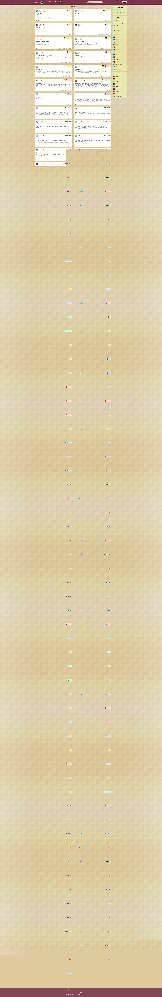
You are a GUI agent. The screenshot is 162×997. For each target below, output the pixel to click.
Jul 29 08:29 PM (79, 513)
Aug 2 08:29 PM (79, 388)
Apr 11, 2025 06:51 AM (41, 262)
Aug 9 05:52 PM (79, 178)
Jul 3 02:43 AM (40, 918)
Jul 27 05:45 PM (40, 499)
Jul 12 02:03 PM (79, 751)
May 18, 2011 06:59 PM (41, 835)
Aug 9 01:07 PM (40, 178)
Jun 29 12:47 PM (79, 960)
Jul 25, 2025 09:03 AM (41, 11)
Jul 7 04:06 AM (40, 821)
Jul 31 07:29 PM (40, 346)
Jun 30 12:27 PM (79, 918)
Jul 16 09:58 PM (79, 695)
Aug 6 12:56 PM (40, 402)
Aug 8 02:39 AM (40, 360)
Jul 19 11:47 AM (79, 667)
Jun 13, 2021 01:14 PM (80, 11)
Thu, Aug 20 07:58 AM (80, 53)
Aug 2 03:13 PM (79, 444)
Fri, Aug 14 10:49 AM (41, 53)
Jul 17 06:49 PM (40, 667)
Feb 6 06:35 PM (79, 946)
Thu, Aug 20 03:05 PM (80, 67)
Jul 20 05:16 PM (40, 234)
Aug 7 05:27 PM (79, 374)
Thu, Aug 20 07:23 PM (41, 67)
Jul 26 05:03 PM (40, 388)
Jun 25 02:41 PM (40, 541)
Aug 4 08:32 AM (79, 416)
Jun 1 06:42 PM (79, 765)
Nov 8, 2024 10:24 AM (41, 374)
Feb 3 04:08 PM (40, 946)
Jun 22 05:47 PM (40, 765)
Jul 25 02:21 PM (79, 541)
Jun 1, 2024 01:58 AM (80, 820)
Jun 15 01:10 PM (40, 611)
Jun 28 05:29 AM (40, 974)
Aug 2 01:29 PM (79, 458)
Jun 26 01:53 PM (40, 932)
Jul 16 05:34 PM (79, 123)
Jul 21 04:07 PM (40, 639)
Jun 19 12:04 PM (79, 932)
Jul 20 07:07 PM (79, 639)
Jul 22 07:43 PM (40, 597)
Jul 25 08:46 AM (40, 555)
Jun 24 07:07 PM (40, 723)
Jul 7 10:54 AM (40, 807)
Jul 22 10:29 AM (79, 611)
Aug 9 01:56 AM (40, 332)
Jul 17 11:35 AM (40, 695)
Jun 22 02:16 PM (79, 807)
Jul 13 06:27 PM (40, 737)
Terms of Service (77, 990)
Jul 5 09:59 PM (40, 876)
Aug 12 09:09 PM (40, 220)
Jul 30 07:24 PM (40, 513)
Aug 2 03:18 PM (40, 458)
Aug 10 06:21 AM (40, 276)
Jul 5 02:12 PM (79, 876)
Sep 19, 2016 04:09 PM (41, 625)
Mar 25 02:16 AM (40, 39)
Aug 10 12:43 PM (79, 290)
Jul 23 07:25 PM (79, 569)
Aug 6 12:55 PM (79, 402)
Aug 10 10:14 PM (79, 262)
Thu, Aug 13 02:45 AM (80, 206)
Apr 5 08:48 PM (79, 220)
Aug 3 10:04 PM (79, 332)
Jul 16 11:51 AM (79, 681)
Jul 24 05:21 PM (79, 430)
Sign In (124, 2)
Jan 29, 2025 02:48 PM (41, 81)
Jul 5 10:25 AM (40, 890)
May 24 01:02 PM (79, 192)
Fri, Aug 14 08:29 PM (80, 39)
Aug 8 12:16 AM (79, 346)
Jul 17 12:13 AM (40, 583)
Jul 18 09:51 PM (79, 597)
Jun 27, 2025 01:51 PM (80, 779)
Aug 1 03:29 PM (79, 25)
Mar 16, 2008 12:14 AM (41, 304)
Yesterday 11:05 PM (41, 25)
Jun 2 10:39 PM (40, 472)
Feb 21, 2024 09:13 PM (80, 472)
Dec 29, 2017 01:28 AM (80, 95)
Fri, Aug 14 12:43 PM (41, 192)
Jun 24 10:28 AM (40, 248)
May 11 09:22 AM (40, 960)
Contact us (91, 990)
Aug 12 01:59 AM (79, 234)
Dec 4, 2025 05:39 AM (80, 904)
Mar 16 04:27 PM (79, 793)
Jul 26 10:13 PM (79, 527)
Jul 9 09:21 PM (40, 793)
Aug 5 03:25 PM (40, 416)
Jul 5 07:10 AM (40, 904)
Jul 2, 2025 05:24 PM (41, 681)
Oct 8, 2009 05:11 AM (41, 653)
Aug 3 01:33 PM (40, 444)
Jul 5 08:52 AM (79, 890)
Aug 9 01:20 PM (79, 318)
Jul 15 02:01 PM (79, 583)
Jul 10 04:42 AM (79, 723)
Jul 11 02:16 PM (40, 779)
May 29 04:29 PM (40, 527)
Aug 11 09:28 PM (40, 206)
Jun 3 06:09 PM (79, 555)
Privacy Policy (85, 990)
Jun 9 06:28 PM (79, 709)
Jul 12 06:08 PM (40, 751)
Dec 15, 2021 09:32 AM (80, 974)
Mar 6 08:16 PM (79, 164)
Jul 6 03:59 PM (79, 835)
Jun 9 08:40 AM (79, 248)
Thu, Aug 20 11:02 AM (80, 81)
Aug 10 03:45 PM (79, 276)
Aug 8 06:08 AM (79, 360)
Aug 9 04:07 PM (40, 318)
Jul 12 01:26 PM (79, 737)
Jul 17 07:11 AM (79, 653)
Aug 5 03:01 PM (40, 164)
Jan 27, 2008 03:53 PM (80, 304)
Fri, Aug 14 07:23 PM (41, 123)
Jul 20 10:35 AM (79, 625)
